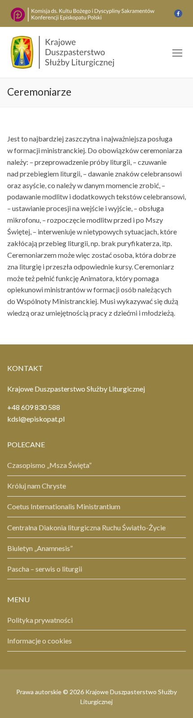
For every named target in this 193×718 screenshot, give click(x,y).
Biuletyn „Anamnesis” (40, 548)
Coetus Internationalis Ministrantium (63, 506)
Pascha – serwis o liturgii (44, 568)
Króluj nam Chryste (36, 485)
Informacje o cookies (39, 640)
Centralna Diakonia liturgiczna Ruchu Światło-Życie (86, 527)
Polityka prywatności (40, 620)
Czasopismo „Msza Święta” (49, 465)
